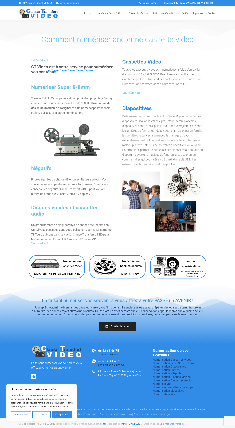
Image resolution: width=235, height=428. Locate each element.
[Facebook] (33, 376)
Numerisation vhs (164, 394)
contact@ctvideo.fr (69, 2)
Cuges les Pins (150, 2)
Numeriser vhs (162, 383)
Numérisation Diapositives (169, 366)
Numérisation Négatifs (167, 373)
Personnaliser (21, 414)
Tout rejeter (41, 414)
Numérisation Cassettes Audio (172, 380)
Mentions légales (26, 424)
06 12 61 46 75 (108, 350)
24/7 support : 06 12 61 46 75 (37, 2)
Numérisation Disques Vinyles (172, 377)
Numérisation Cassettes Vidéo (172, 359)
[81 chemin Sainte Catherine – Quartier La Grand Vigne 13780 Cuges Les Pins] (94, 371)
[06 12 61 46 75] (94, 350)
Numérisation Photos (166, 370)
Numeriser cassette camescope (173, 387)
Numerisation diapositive (168, 390)
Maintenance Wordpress (173, 424)
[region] (41, 403)
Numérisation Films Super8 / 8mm (174, 363)
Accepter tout (62, 414)
